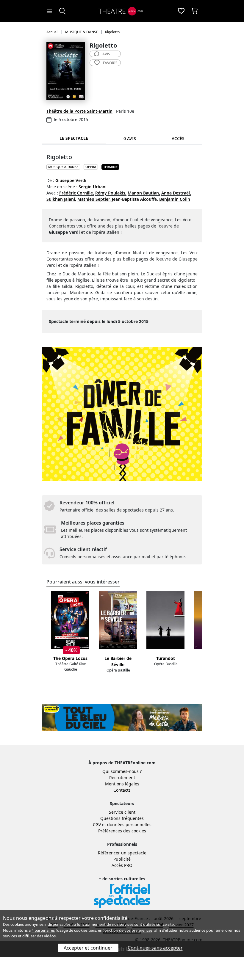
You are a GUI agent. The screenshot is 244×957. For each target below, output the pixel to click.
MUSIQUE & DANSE (63, 166)
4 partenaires (43, 930)
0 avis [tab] (129, 138)
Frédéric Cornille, (76, 193)
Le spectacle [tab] (74, 138)
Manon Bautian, (144, 193)
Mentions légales (122, 784)
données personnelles (129, 824)
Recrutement (122, 777)
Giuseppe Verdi (70, 180)
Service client (122, 812)
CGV (97, 824)
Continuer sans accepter (155, 948)
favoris (110, 62)
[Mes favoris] (181, 11)
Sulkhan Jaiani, (61, 199)
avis (106, 54)
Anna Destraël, (176, 193)
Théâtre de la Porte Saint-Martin (79, 111)
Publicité (122, 859)
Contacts (122, 790)
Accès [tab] (178, 138)
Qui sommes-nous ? (122, 771)
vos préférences (138, 930)
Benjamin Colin (174, 199)
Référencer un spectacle (122, 853)
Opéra (90, 166)
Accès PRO (122, 865)
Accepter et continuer (88, 948)
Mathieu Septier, (94, 199)
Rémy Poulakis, (110, 193)
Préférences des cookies (122, 831)
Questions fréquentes (122, 818)
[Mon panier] (195, 11)
